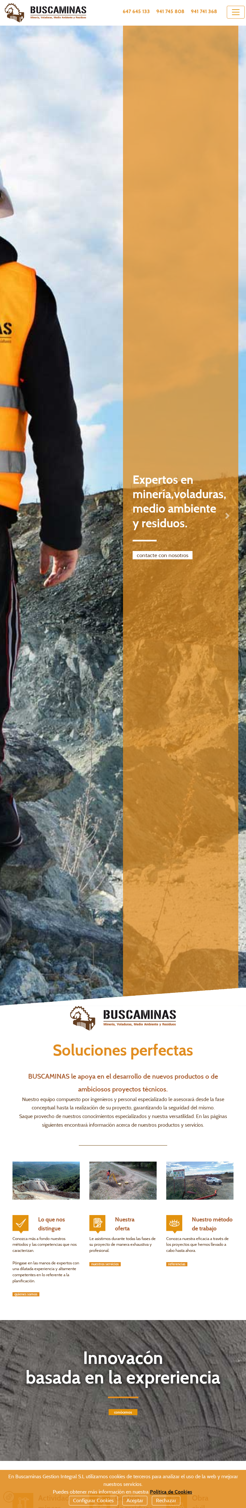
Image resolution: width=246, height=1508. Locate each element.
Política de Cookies (171, 1492)
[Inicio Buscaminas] (51, 12)
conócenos (123, 1412)
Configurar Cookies (93, 1500)
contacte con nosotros (162, 555)
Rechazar (166, 1500)
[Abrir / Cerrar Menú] (236, 12)
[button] (18, 516)
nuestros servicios (105, 1264)
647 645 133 (136, 11)
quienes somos (25, 1294)
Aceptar (135, 1500)
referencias (176, 1264)
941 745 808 (170, 11)
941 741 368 (204, 11)
